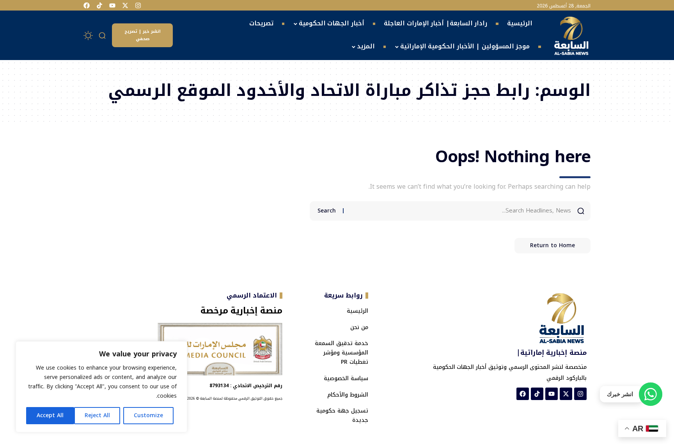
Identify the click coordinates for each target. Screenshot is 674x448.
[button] (102, 35)
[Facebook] (86, 5)
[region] (101, 386)
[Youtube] (112, 5)
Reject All (97, 415)
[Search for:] (460, 211)
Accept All (50, 415)
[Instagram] (138, 5)
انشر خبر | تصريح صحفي (142, 35)
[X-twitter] (125, 5)
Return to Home (552, 245)
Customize (148, 415)
